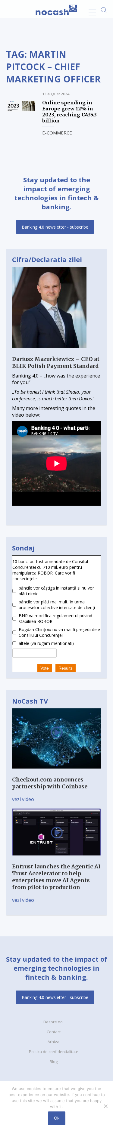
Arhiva (53, 1041)
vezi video (23, 799)
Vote (44, 668)
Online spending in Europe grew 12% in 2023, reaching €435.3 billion (69, 112)
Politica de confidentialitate (53, 1051)
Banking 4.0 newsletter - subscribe (55, 227)
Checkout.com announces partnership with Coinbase (49, 783)
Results (65, 668)
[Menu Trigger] (92, 13)
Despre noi (53, 1022)
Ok (56, 1118)
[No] (105, 1106)
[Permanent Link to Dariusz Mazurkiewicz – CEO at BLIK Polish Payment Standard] (49, 352)
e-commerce (57, 133)
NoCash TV (30, 700)
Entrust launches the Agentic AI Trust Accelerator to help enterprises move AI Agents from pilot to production (56, 877)
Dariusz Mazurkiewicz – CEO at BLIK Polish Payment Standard (55, 362)
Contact (54, 1031)
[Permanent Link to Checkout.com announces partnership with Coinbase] (56, 772)
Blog (54, 1061)
